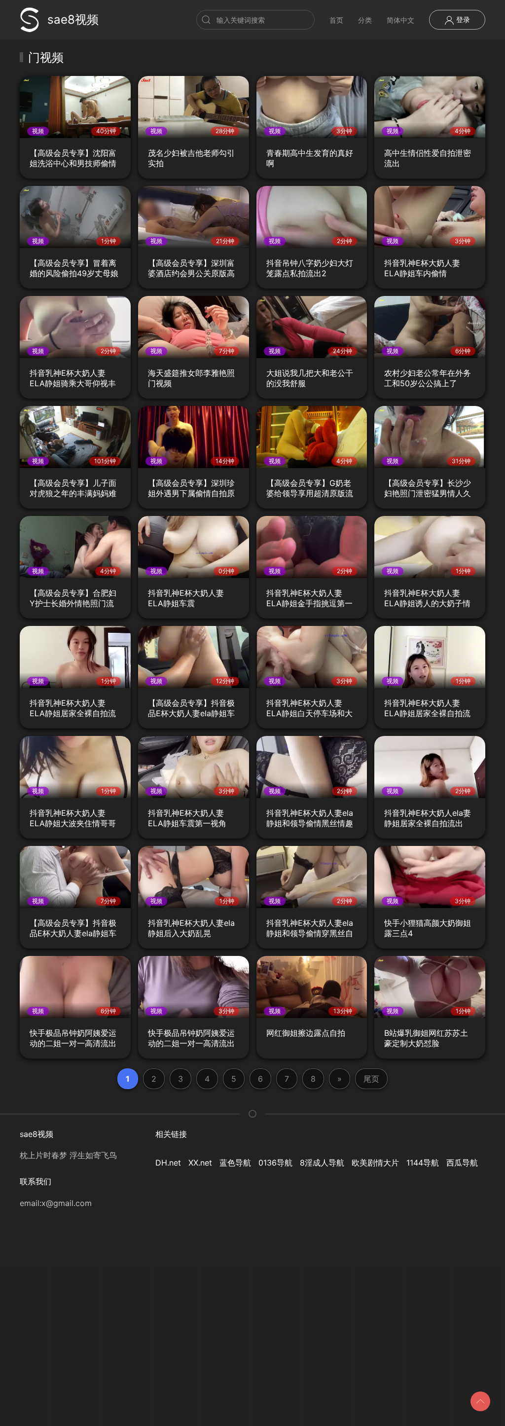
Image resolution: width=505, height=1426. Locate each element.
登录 (462, 19)
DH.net (168, 1163)
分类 (365, 20)
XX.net (200, 1163)
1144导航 (422, 1163)
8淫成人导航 (322, 1163)
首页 (336, 20)
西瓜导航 (462, 1163)
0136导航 (275, 1163)
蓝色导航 (235, 1163)
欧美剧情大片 (375, 1163)
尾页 (371, 1079)
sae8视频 (73, 19)
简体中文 (400, 20)
